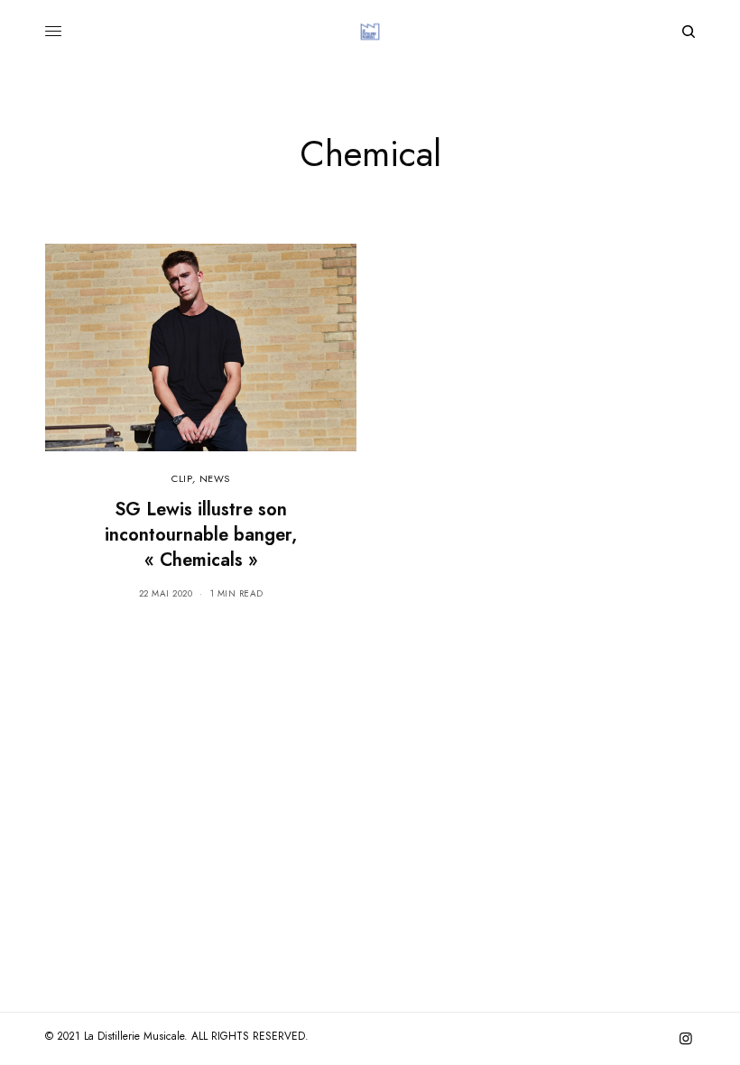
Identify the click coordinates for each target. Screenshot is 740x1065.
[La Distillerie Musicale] (370, 31)
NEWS (214, 478)
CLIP (181, 478)
